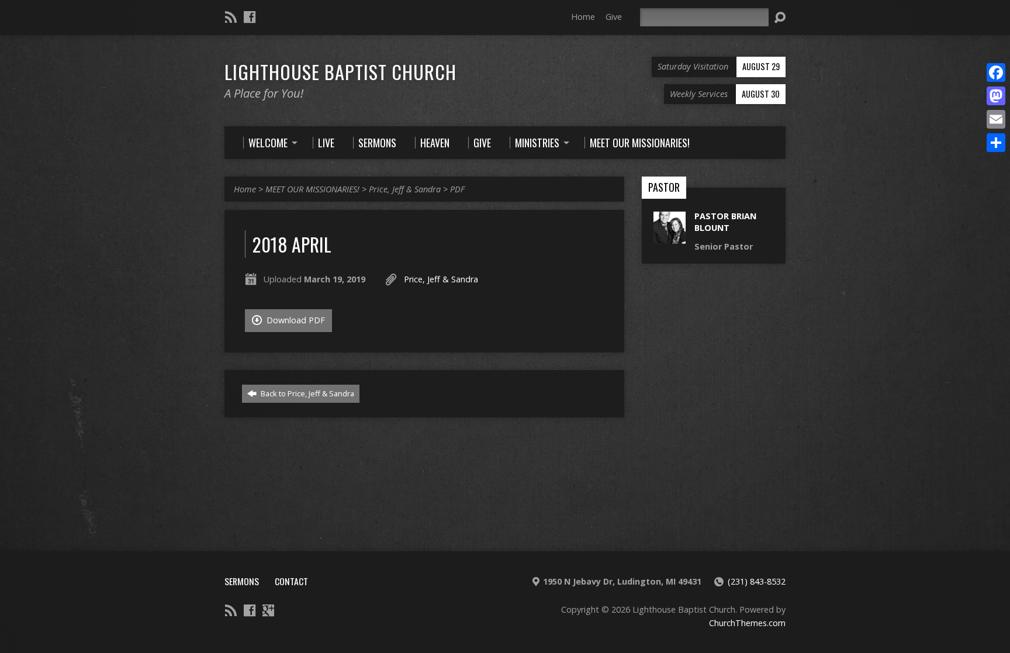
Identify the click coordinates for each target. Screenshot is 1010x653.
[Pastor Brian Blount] (669, 237)
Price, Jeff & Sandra (405, 189)
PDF (457, 189)
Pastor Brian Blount (725, 221)
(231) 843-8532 (757, 581)
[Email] (996, 119)
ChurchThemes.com (747, 622)
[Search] (780, 17)
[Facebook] (249, 17)
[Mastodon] (996, 96)
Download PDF (294, 320)
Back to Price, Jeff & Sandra (306, 393)
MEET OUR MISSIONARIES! (312, 189)
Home (583, 16)
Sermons (241, 581)
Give (614, 16)
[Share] (996, 142)
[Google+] (268, 610)
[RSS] (231, 17)
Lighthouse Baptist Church (340, 71)
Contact (291, 581)
